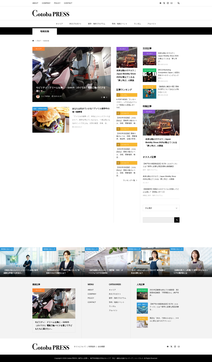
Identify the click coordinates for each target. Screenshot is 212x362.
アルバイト (151, 24)
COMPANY (46, 3)
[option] (71, 74)
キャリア (59, 24)
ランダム (137, 24)
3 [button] (106, 97)
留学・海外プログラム (96, 24)
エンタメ (146, 183)
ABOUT (35, 3)
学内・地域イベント (119, 24)
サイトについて (80, 347)
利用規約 (91, 347)
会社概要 (101, 347)
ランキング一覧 (129, 180)
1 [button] (101, 97)
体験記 (145, 195)
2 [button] (104, 97)
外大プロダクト (75, 24)
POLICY (57, 3)
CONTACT (68, 3)
